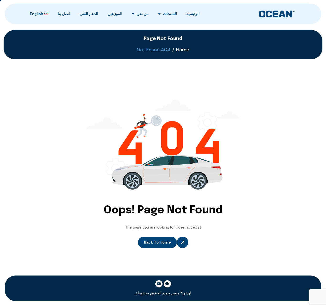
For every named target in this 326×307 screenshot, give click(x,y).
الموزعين (115, 13)
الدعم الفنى (89, 13)
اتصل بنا (64, 13)
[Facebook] (167, 283)
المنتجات (170, 13)
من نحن (143, 13)
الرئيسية (193, 13)
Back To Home (157, 242)
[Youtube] (159, 283)
